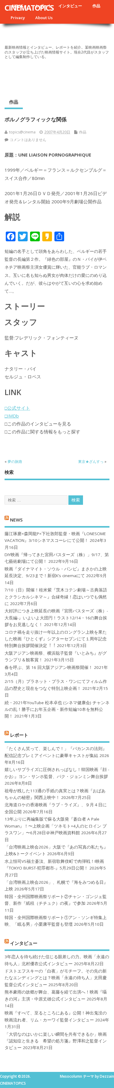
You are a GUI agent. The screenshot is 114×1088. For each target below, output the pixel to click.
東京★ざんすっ (91, 461)
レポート (19, 735)
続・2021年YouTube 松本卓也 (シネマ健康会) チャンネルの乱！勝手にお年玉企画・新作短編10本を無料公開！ (57, 709)
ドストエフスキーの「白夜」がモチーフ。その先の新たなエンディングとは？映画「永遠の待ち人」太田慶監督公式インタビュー (56, 977)
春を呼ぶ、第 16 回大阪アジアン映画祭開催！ (49, 667)
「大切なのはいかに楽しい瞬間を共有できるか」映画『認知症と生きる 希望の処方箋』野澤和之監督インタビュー (56, 1041)
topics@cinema (22, 132)
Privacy (18, 17)
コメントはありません (28, 139)
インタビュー (70, 6)
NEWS (16, 520)
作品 (96, 6)
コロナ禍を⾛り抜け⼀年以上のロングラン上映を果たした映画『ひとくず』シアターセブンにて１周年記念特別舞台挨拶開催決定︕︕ (56, 639)
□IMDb (12, 416)
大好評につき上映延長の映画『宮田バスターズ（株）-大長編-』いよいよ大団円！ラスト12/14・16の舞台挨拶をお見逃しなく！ (56, 617)
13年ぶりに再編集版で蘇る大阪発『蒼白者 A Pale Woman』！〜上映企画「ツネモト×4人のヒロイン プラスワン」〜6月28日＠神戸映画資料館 (56, 825)
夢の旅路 (15, 461)
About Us (44, 17)
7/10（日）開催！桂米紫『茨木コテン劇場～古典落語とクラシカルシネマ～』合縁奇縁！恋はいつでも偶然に (56, 596)
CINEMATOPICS (29, 7)
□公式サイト (17, 408)
